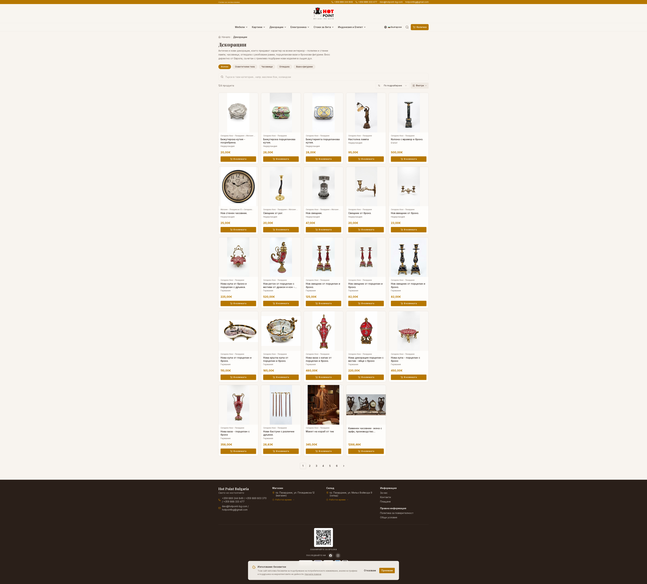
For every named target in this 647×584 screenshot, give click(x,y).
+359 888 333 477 (367, 2)
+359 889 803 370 (256, 498)
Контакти (385, 497)
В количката (240, 159)
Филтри (420, 85)
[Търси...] (407, 27)
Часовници (267, 66)
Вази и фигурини (304, 66)
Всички (224, 66)
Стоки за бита (322, 27)
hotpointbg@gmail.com (417, 2)
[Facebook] (330, 555)
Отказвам (370, 570)
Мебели (240, 27)
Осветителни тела (245, 66)
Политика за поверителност (396, 513)
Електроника (298, 27)
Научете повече (313, 574)
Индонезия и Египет (350, 27)
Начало (226, 37)
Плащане (385, 501)
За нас (384, 492)
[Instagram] (338, 555)
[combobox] (392, 86)
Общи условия (388, 517)
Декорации (276, 27)
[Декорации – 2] (343, 466)
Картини (257, 27)
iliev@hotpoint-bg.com (391, 2)
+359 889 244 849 (343, 2)
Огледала (284, 66)
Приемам (387, 570)
